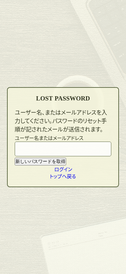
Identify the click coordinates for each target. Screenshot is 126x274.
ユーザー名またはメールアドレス (49, 137)
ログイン (63, 168)
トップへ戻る (63, 176)
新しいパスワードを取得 (40, 161)
